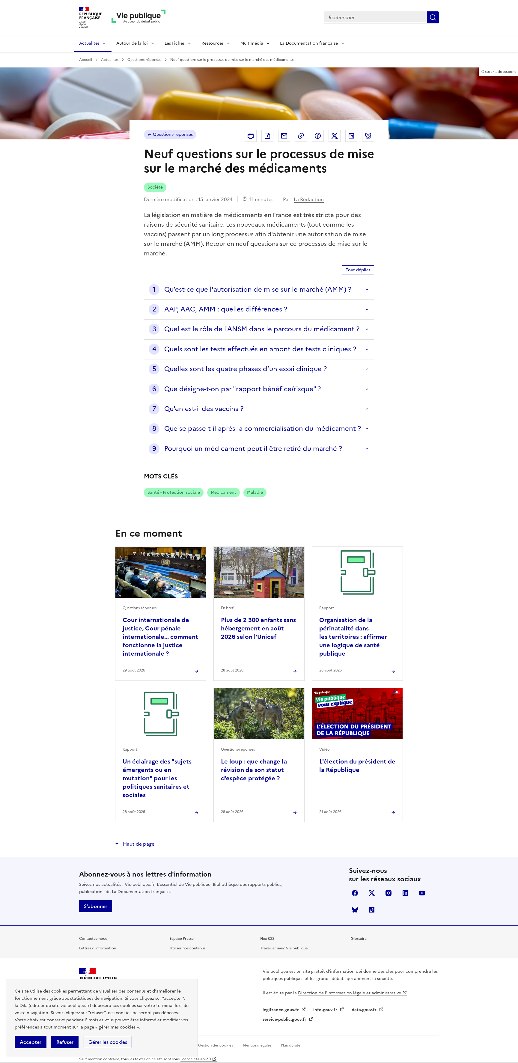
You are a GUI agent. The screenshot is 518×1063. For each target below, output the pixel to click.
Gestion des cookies (215, 1045)
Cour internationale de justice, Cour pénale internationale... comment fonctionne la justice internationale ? (160, 636)
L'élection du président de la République (357, 765)
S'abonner (95, 906)
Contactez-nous (93, 938)
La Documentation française (309, 43)
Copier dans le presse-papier (301, 136)
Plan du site (290, 1045)
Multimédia (251, 43)
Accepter (30, 1042)
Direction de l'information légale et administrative (349, 993)
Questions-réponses (144, 59)
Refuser (64, 1042)
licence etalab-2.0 (195, 1059)
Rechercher (433, 17)
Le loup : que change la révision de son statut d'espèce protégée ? (254, 770)
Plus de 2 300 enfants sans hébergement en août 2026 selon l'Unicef (258, 628)
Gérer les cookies (107, 1042)
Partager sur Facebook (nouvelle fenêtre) (318, 136)
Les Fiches (175, 43)
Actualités (89, 43)
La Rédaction (309, 199)
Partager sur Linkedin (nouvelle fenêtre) (351, 136)
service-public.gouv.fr (285, 1019)
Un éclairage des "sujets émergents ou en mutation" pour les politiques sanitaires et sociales (157, 778)
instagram (388, 893)
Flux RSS (267, 938)
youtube (422, 893)
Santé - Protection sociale (173, 492)
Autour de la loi (132, 43)
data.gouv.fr (365, 1010)
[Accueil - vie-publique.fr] (138, 17)
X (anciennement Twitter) (372, 893)
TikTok (372, 910)
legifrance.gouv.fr (281, 1010)
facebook (355, 893)
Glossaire (359, 938)
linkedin (405, 893)
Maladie (255, 492)
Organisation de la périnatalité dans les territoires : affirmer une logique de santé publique (353, 636)
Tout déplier (358, 270)
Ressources (212, 43)
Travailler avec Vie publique (284, 948)
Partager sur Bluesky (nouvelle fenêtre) (368, 136)
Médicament (223, 492)
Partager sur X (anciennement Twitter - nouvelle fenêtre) (335, 136)
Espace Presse (182, 938)
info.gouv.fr (325, 1010)
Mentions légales (257, 1045)
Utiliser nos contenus (187, 948)
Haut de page (138, 843)
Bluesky (355, 910)
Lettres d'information (97, 948)
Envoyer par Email (284, 136)
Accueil (85, 59)
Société (155, 187)
